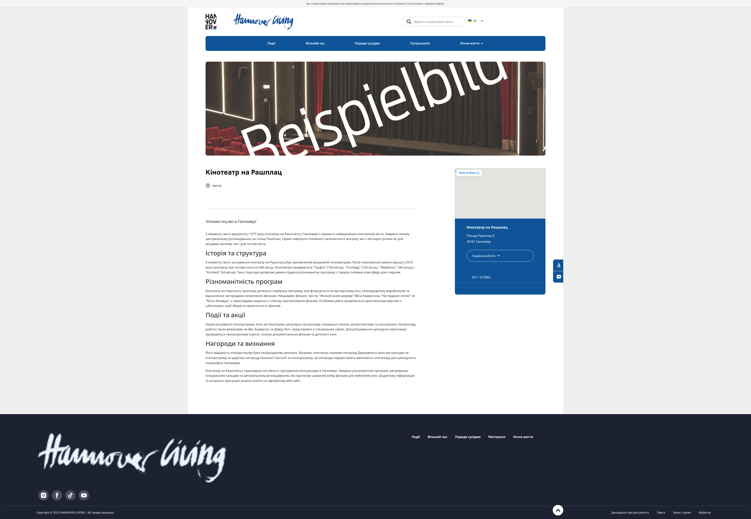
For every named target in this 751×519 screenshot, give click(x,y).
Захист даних (682, 512)
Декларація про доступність (630, 512)
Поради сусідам (468, 437)
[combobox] (433, 22)
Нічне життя (523, 437)
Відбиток (705, 512)
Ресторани (496, 437)
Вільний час (437, 437)
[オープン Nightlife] (482, 43)
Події (416, 437)
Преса (661, 512)
